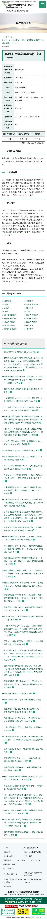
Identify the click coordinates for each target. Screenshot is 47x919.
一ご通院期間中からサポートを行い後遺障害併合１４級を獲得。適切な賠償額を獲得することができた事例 (22, 490)
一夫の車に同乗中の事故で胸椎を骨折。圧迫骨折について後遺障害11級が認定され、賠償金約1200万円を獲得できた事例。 (22, 823)
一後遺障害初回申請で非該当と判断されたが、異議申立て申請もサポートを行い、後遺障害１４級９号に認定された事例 (22, 380)
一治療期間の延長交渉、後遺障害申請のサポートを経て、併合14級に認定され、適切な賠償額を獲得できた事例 (22, 561)
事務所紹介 (7, 886)
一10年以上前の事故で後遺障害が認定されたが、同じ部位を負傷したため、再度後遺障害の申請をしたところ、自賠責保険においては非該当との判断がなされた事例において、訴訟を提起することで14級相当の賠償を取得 (22, 364)
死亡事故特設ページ (10, 874)
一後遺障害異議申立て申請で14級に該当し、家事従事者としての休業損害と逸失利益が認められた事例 (22, 586)
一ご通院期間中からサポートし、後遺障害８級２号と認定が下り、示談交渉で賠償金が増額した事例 (22, 738)
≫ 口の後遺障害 (30, 322)
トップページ (7, 37)
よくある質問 (8, 856)
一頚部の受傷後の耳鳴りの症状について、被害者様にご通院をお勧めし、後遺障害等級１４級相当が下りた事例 (22, 573)
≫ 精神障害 (28, 329)
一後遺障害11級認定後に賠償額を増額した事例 (20, 450)
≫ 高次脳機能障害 (9, 315)
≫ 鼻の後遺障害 (8, 322)
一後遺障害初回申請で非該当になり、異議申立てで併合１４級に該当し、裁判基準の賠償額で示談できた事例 (22, 684)
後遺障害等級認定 (30, 848)
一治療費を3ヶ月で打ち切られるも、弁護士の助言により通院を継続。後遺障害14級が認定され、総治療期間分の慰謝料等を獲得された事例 (22, 432)
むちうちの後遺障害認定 (32, 852)
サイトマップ (35, 860)
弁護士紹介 (7, 860)
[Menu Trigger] (42, 4)
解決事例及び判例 (9, 864)
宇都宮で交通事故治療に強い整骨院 (13, 881)
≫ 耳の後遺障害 (8, 325)
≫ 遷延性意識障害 (31, 315)
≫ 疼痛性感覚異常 (9, 329)
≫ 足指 (27, 311)
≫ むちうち (6, 308)
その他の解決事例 (17, 343)
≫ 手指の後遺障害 (31, 305)
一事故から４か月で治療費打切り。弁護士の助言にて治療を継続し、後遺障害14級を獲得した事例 (22, 476)
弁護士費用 (28, 856)
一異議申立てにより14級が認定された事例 (19, 352)
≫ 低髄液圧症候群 (9, 319)
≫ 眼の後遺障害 (30, 319)
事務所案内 (21, 860)
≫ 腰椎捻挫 (28, 308)
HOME (6, 848)
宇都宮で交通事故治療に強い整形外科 (33, 874)
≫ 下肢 (5, 311)
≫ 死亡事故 (28, 325)
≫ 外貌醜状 (6, 301)
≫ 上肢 (5, 305)
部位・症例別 (7, 868)
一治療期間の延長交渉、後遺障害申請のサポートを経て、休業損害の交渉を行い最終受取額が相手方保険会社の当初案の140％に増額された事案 (22, 420)
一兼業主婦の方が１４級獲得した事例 (17, 694)
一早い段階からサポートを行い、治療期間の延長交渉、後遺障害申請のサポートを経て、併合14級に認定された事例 (22, 549)
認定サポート (8, 852)
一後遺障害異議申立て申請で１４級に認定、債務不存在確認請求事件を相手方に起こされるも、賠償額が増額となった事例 (22, 598)
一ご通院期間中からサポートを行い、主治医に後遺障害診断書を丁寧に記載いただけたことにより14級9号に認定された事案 (22, 503)
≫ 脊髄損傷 (28, 301)
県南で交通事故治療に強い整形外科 (33, 881)
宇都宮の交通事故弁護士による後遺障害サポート (20, 6)
